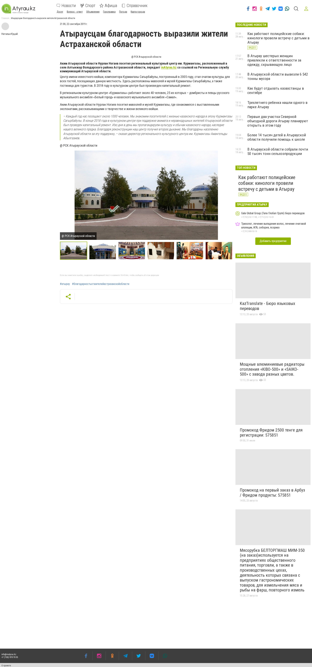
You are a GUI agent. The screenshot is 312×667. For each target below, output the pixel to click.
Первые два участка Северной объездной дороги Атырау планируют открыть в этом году (277, 121)
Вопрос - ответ (75, 11)
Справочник (137, 5)
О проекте (6, 665)
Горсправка (109, 11)
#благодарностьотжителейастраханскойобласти (100, 284)
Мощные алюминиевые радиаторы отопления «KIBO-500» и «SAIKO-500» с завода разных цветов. (272, 369)
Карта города (138, 11)
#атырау (65, 284)
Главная (5, 18)
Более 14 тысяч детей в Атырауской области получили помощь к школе (276, 137)
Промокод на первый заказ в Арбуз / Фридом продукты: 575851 (272, 493)
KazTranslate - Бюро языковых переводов (267, 306)
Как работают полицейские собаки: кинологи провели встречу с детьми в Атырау (278, 38)
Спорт (90, 5)
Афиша (111, 5)
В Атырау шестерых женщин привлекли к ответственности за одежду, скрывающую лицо (274, 60)
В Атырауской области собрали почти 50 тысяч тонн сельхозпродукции (277, 151)
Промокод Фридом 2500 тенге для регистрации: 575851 (271, 433)
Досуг (60, 11)
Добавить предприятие (273, 241)
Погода (123, 11)
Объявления (92, 11)
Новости (69, 5)
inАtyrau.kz (169, 67)
